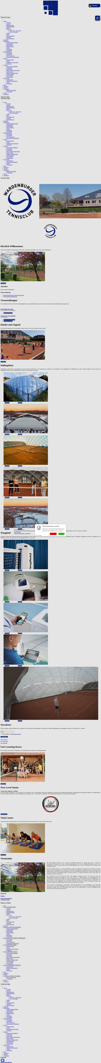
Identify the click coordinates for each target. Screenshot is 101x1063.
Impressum (27, 533)
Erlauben (61, 534)
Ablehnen (18, 532)
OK (15, 532)
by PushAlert (39, 535)
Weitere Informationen (19, 533)
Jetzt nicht (53, 534)
